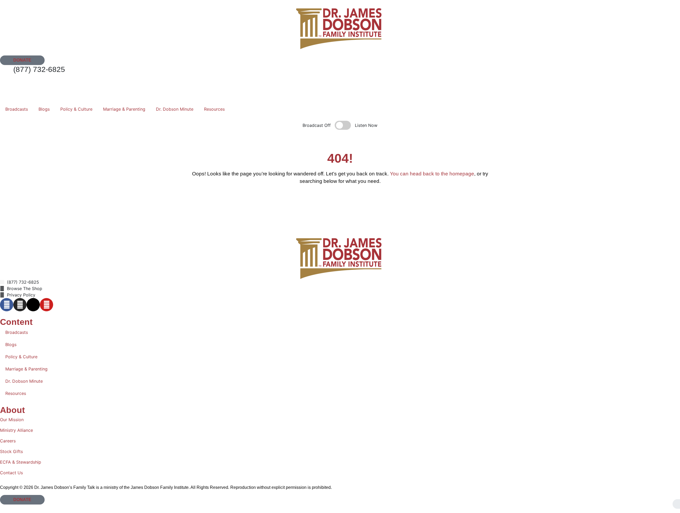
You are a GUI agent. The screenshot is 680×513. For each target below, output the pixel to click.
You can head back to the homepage (432, 173)
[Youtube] (46, 304)
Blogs (44, 109)
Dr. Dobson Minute (174, 109)
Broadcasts (16, 109)
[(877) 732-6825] (6, 71)
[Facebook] (6, 304)
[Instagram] (20, 304)
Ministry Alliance (16, 430)
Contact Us (11, 472)
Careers (8, 440)
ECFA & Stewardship (20, 462)
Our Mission (12, 419)
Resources (214, 109)
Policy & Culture (76, 109)
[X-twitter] (33, 304)
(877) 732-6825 (39, 69)
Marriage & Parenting (124, 109)
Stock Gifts (11, 451)
